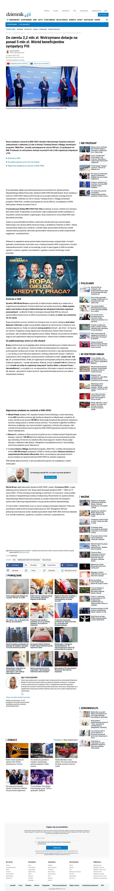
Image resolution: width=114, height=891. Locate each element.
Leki (70, 869)
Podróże (30, 878)
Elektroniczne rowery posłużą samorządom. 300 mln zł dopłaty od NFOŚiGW (41, 597)
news (28, 33)
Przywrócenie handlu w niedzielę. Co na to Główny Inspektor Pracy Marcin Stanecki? (40, 622)
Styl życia (72, 878)
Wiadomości (31, 871)
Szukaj (104, 14)
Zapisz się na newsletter (41, 63)
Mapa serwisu (74, 885)
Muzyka (50, 878)
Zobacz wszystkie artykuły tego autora (18, 697)
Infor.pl (8, 865)
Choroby (71, 874)
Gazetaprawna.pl (11, 867)
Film (49, 876)
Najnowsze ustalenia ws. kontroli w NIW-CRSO (26, 166)
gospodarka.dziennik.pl (18, 33)
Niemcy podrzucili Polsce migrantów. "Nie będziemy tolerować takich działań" (40, 669)
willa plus (46, 560)
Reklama (28, 885)
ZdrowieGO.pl (84, 11)
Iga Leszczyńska (17, 51)
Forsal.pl (8, 871)
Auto (29, 865)
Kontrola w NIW (14, 158)
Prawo (71, 865)
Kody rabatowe (52, 867)
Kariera (36, 885)
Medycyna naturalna (75, 871)
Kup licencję (26, 552)
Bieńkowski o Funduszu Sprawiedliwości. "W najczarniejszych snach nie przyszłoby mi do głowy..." (64, 646)
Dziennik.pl (32, 862)
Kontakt (12, 885)
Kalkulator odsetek (99, 874)
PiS (14, 560)
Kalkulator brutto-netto (100, 876)
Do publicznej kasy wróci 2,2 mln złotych (23, 162)
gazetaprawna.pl (96, 11)
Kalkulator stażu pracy (100, 869)
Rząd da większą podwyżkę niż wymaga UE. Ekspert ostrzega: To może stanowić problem (17, 645)
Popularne (57, 740)
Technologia (31, 867)
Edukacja (50, 869)
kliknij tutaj (67, 854)
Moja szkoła (51, 871)
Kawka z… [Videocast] (40, 29)
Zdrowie (30, 876)
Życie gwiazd (51, 874)
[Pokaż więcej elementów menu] (106, 19)
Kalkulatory (97, 862)
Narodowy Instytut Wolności (29, 560)
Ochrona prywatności (59, 885)
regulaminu (58, 842)
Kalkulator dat (97, 865)
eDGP (7, 869)
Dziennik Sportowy (54, 29)
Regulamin (45, 885)
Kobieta (50, 865)
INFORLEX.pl (65, 11)
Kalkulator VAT (98, 871)
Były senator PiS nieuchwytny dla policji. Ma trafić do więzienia (65, 669)
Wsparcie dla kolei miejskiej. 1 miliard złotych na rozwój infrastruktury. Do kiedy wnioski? (66, 598)
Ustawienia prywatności (90, 885)
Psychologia (72, 876)
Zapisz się (57, 848)
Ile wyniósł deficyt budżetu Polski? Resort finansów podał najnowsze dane (41, 645)
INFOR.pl (46, 11)
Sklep (105, 11)
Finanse (71, 867)
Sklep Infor (9, 878)
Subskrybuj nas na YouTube (18, 63)
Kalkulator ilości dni (99, 867)
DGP (74, 11)
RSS (102, 885)
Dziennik (8, 33)
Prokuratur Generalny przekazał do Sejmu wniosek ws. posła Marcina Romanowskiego (65, 622)
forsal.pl (55, 11)
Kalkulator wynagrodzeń (100, 878)
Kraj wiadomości (71, 740)
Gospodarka (12, 24)
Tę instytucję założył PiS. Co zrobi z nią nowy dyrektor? (50, 473)
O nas (20, 885)
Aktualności (24, 24)
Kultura (50, 880)
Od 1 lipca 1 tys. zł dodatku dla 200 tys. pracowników (17, 621)
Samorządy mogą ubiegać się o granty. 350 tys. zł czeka (17, 596)
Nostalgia (20, 29)
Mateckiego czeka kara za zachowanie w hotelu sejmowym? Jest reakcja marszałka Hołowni (15, 670)
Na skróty (9, 862)
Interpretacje (9, 876)
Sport (29, 874)
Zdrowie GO (28, 29)
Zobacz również (50, 477)
